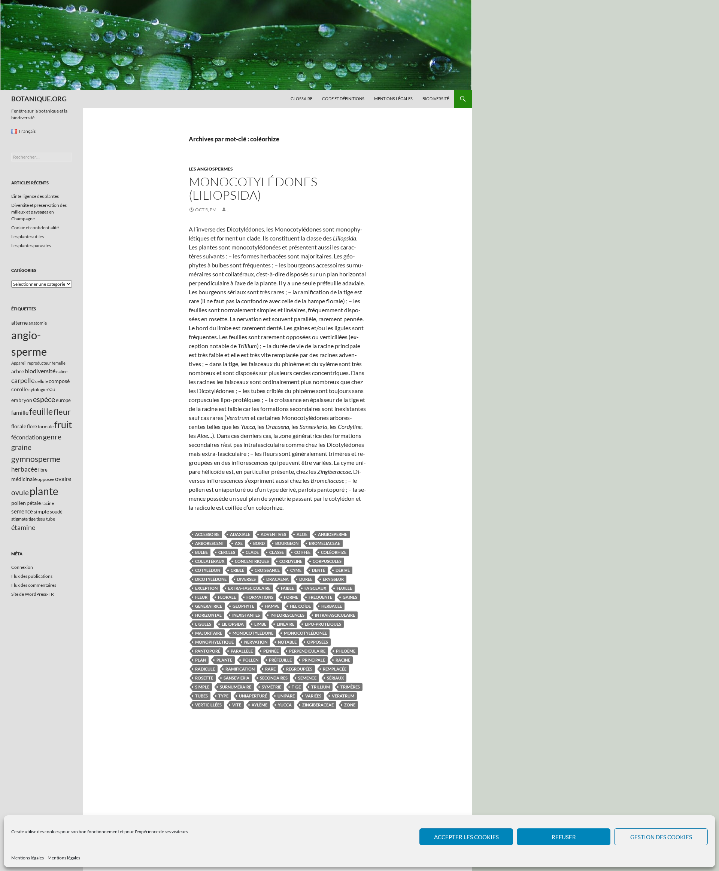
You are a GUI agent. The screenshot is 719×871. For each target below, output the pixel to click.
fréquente (320, 597)
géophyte (243, 606)
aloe (302, 534)
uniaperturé (253, 695)
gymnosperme (35, 458)
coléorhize (333, 552)
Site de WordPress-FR (32, 594)
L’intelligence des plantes (35, 196)
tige (296, 686)
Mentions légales (27, 858)
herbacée (331, 606)
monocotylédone (253, 633)
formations (259, 597)
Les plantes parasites (31, 245)
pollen (250, 659)
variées (313, 695)
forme (291, 597)
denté (318, 570)
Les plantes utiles (27, 236)
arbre (17, 371)
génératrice (208, 606)
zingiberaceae (318, 704)
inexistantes (246, 615)
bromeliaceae (324, 543)
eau (51, 389)
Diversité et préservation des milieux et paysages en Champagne (39, 211)
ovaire (63, 478)
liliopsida (233, 624)
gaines (350, 597)
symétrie (271, 686)
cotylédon (207, 570)
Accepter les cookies (466, 837)
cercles (226, 552)
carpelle (22, 380)
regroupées (299, 668)
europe (63, 400)
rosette (204, 677)
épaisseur (333, 579)
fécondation (26, 437)
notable (287, 642)
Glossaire (301, 98)
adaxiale (240, 534)
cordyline (290, 561)
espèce (44, 399)
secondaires (274, 677)
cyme (295, 570)
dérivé (343, 570)
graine (21, 447)
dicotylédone (211, 579)
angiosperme (332, 534)
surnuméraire (235, 686)
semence (307, 677)
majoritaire (208, 633)
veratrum (343, 695)
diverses (246, 579)
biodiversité (40, 370)
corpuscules (327, 561)
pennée (271, 650)
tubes (201, 695)
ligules (203, 624)
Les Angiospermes (211, 169)
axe (239, 543)
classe (276, 552)
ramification (240, 668)
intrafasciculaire (335, 615)
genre (52, 436)
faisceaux (315, 588)
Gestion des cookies (661, 837)
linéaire (285, 624)
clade (252, 552)
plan (200, 659)
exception (206, 588)
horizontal (208, 615)
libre (43, 470)
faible (287, 588)
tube (50, 518)
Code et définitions (343, 98)
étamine (23, 527)
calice (61, 371)
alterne (19, 322)
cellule (41, 381)
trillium (320, 686)
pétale (34, 503)
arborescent (209, 543)
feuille (344, 588)
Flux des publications (31, 576)
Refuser (564, 837)
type (223, 695)
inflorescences (287, 615)
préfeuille (280, 659)
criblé (237, 570)
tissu (40, 518)
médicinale (24, 479)
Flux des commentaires (33, 585)
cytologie (37, 389)
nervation (255, 642)
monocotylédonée (305, 633)
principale (313, 659)
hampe (272, 606)
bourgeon (286, 543)
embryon (21, 400)
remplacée (334, 668)
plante (224, 659)
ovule (20, 492)
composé (59, 381)
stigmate (19, 518)
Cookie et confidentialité (35, 227)
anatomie (37, 323)
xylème (259, 704)
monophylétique (214, 642)
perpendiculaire (307, 650)
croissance (267, 570)
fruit (63, 424)
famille (19, 412)
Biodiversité (435, 98)
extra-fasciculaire (249, 588)
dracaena (277, 579)
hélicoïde (300, 606)
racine (343, 659)
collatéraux (209, 561)
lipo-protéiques (323, 624)
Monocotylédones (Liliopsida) (253, 188)
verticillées (208, 704)
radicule (205, 668)
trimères (350, 686)
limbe (260, 624)
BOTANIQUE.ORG (39, 99)
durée (305, 579)
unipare (286, 695)
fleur (201, 597)
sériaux (335, 677)
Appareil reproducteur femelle (38, 363)
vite (236, 704)
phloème (345, 650)
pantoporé (207, 650)
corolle (19, 389)
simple (202, 686)
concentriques (252, 561)
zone (349, 704)
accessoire (207, 534)
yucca (285, 704)
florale (227, 597)
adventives (273, 534)
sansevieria (236, 677)
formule (46, 426)
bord (259, 543)
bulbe (201, 552)
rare (270, 668)
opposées (317, 642)
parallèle (242, 650)
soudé (56, 512)
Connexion (22, 567)
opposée (45, 479)
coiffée (302, 552)
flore (32, 426)
